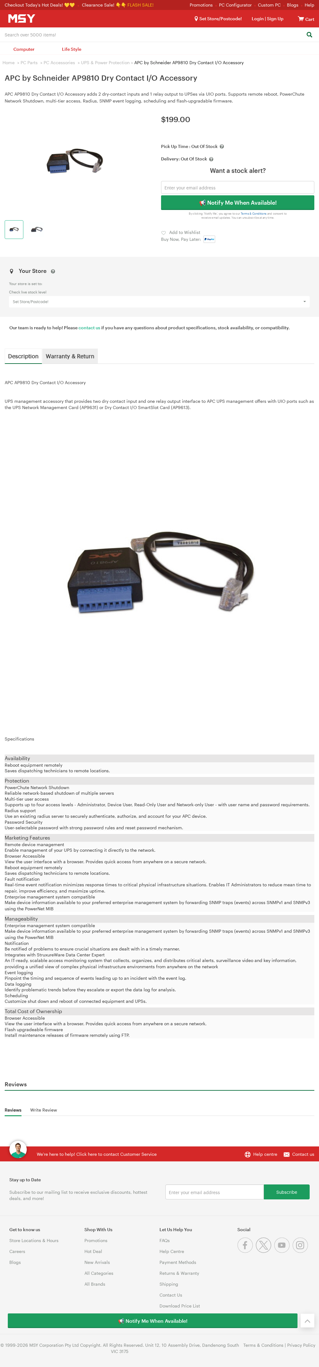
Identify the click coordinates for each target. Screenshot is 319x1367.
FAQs (165, 1240)
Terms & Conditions (254, 213)
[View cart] (301, 18)
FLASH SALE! (140, 4)
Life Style (71, 49)
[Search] (309, 35)
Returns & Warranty (179, 1273)
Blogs (292, 4)
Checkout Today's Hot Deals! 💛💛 (40, 4)
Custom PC (269, 4)
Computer (24, 49)
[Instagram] (301, 1251)
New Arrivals (97, 1262)
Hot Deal (93, 1251)
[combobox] (159, 34)
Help (309, 4)
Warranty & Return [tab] (70, 356)
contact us (89, 327)
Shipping (169, 1284)
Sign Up (274, 18)
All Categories (98, 1273)
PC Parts (29, 62)
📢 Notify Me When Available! (238, 202)
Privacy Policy (301, 1345)
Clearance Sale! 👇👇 (104, 4)
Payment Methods (178, 1262)
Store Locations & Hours (34, 1240)
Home (8, 62)
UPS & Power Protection (105, 62)
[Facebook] (246, 1251)
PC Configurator (235, 4)
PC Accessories (59, 62)
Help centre (265, 1154)
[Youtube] (283, 1251)
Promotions (201, 4)
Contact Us (171, 1295)
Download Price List (180, 1305)
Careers (17, 1251)
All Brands (94, 1284)
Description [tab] (23, 356)
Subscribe (286, 1192)
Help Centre (172, 1251)
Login (258, 18)
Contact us (303, 1154)
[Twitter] (265, 1251)
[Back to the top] (307, 1320)
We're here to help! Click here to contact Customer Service (97, 1154)
